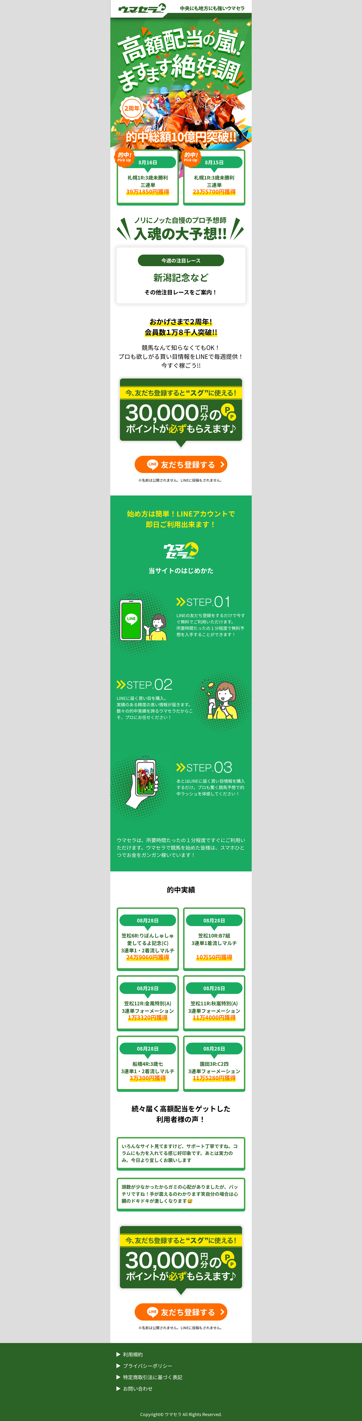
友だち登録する (188, 464)
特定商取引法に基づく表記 (152, 1377)
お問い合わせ (138, 1388)
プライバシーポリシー (147, 1365)
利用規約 (133, 1354)
